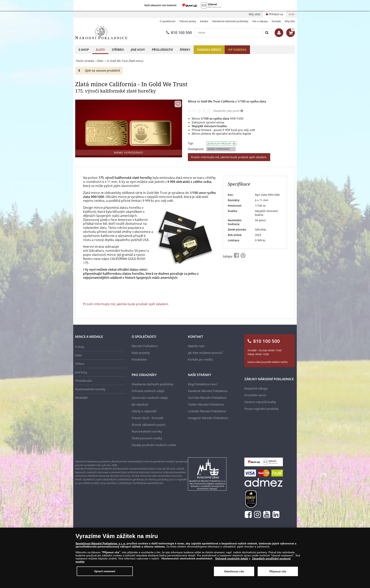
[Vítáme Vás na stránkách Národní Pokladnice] (279, 32)
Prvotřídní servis (255, 395)
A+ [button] (293, 14)
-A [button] (289, 14)
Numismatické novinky (90, 389)
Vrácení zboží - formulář (147, 418)
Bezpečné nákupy (256, 388)
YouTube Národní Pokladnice (207, 398)
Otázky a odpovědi (144, 411)
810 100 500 (181, 32)
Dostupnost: (196, 149)
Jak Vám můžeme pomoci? (205, 353)
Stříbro (118, 50)
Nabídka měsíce (209, 50)
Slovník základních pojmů (149, 425)
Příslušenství (162, 50)
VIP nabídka (237, 50)
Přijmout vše (277, 571)
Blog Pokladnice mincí (202, 384)
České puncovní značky (147, 438)
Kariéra (204, 21)
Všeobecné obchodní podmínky (230, 21)
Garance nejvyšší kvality (260, 402)
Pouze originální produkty (261, 409)
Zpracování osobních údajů (150, 398)
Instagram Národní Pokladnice (208, 418)
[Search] (267, 32)
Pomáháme (139, 359)
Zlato (100, 50)
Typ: (190, 143)
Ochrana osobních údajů (148, 391)
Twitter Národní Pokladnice (206, 404)
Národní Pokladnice (145, 346)
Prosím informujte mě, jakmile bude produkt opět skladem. (229, 157)
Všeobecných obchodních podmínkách (187, 558)
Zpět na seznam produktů (102, 70)
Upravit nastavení (104, 571)
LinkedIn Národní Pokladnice (207, 411)
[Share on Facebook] (237, 256)
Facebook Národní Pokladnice (207, 391)
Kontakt (276, 21)
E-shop (84, 50)
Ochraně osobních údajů (231, 558)
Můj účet (290, 21)
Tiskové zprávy (187, 21)
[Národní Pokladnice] (101, 32)
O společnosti (167, 21)
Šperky (185, 50)
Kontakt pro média (200, 359)
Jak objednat (140, 404)
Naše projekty (141, 353)
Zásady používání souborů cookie (154, 445)
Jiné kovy (138, 50)
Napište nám (196, 346)
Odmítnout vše (234, 571)
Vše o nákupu (260, 21)
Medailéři (81, 398)
